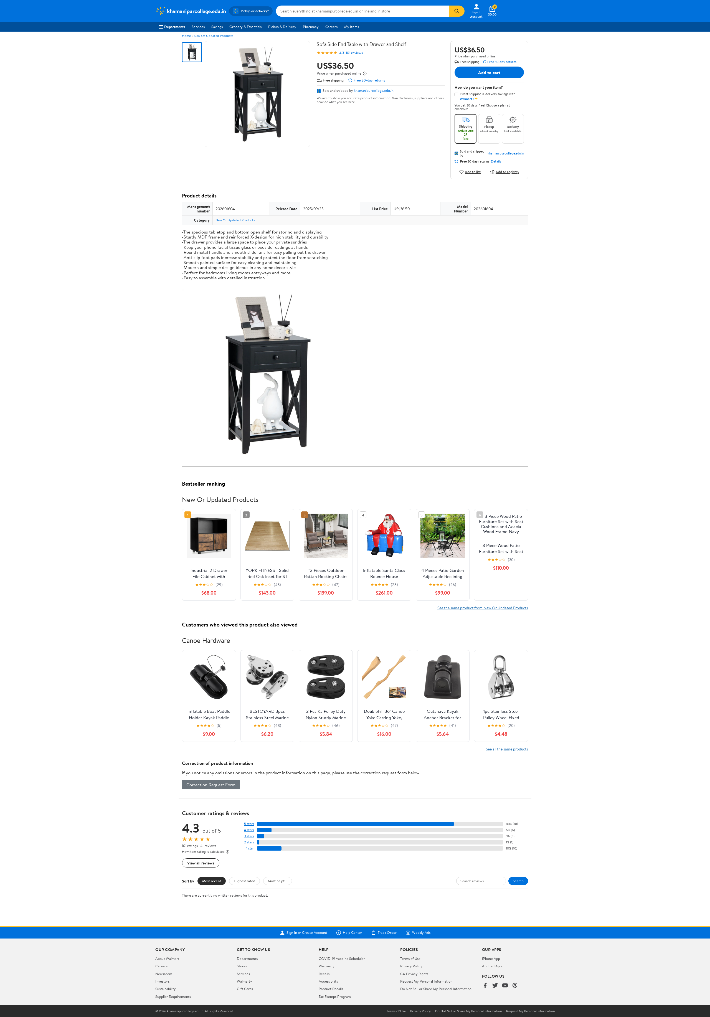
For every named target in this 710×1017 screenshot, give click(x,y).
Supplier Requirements (173, 996)
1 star (250, 848)
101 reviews (354, 53)
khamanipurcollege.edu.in (374, 90)
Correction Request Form (210, 785)
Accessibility (328, 981)
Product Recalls (331, 988)
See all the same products (507, 749)
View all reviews (200, 863)
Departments (174, 26)
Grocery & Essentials (245, 26)
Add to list (473, 171)
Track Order (387, 932)
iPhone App (491, 958)
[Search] (457, 11)
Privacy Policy (411, 965)
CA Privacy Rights (414, 973)
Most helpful (277, 880)
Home (186, 35)
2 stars (249, 842)
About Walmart (167, 958)
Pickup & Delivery (282, 26)
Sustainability (165, 988)
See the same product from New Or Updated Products (482, 607)
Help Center (352, 932)
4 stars (249, 830)
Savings (217, 26)
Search (518, 880)
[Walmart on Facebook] (485, 985)
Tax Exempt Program (335, 996)
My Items (351, 26)
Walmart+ (244, 981)
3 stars (249, 836)
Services (198, 26)
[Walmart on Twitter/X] (495, 985)
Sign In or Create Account (306, 932)
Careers (331, 26)
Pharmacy (311, 26)
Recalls (324, 973)
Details (496, 161)
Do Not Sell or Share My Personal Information (435, 988)
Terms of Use (410, 958)
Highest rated (244, 880)
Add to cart (489, 72)
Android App (492, 965)
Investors (162, 981)
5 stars (249, 824)
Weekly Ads (421, 932)
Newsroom (163, 973)
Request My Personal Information (426, 981)
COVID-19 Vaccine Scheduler (342, 958)
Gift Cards (245, 988)
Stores (242, 965)
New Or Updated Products (213, 35)
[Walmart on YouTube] (505, 985)
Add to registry (507, 171)
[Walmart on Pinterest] (515, 985)
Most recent (211, 880)
